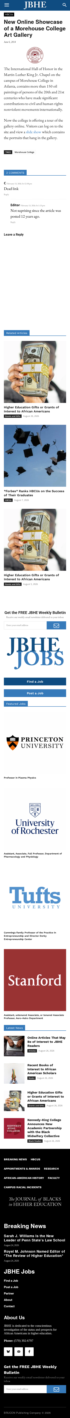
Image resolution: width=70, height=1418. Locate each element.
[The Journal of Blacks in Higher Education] (35, 5)
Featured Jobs (15, 703)
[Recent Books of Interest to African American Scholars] (14, 1073)
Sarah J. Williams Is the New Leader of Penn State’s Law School (34, 1238)
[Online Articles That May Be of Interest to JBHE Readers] (14, 1046)
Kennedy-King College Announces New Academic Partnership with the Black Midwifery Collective (44, 1128)
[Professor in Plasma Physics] (35, 743)
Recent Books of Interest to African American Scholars (41, 1069)
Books (31, 1078)
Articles (32, 1050)
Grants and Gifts (12, 416)
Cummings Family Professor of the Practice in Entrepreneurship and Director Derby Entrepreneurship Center (30, 936)
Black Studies (35, 1141)
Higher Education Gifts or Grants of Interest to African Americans (31, 577)
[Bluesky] (8, 1351)
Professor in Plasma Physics (20, 777)
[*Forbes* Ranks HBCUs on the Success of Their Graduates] (35, 456)
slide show (34, 131)
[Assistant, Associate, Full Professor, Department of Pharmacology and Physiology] (35, 819)
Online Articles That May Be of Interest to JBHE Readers (46, 1042)
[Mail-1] (18, 1351)
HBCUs (9, 14)
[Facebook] (29, 1351)
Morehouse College (24, 152)
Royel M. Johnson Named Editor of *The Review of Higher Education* (34, 1253)
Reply (6, 194)
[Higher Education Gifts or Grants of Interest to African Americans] (35, 372)
